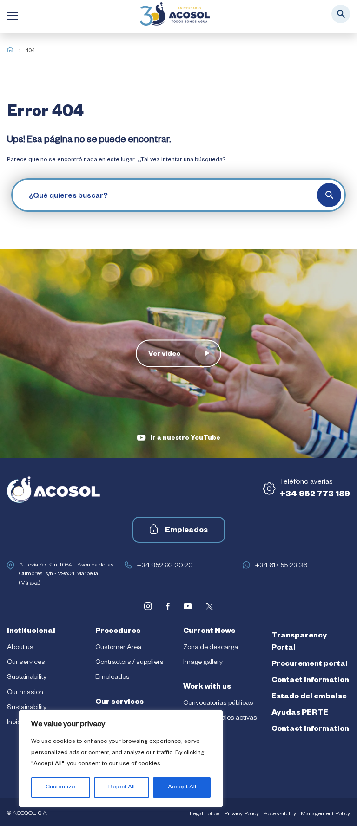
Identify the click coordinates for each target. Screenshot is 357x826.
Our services (26, 663)
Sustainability (26, 678)
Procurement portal (309, 665)
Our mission (25, 693)
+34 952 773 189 (314, 495)
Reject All (121, 787)
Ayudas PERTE (300, 713)
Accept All (182, 787)
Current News (209, 632)
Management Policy (325, 814)
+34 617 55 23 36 (281, 566)
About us (20, 648)
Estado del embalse (309, 697)
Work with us (207, 687)
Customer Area (118, 648)
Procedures (117, 632)
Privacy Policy (241, 814)
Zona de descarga (210, 648)
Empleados (186, 531)
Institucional (31, 632)
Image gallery (203, 663)
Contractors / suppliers (129, 663)
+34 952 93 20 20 (164, 566)
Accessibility (280, 814)
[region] (121, 758)
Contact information (310, 681)
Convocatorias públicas (218, 704)
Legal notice (204, 814)
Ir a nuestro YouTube (185, 439)
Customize (60, 787)
